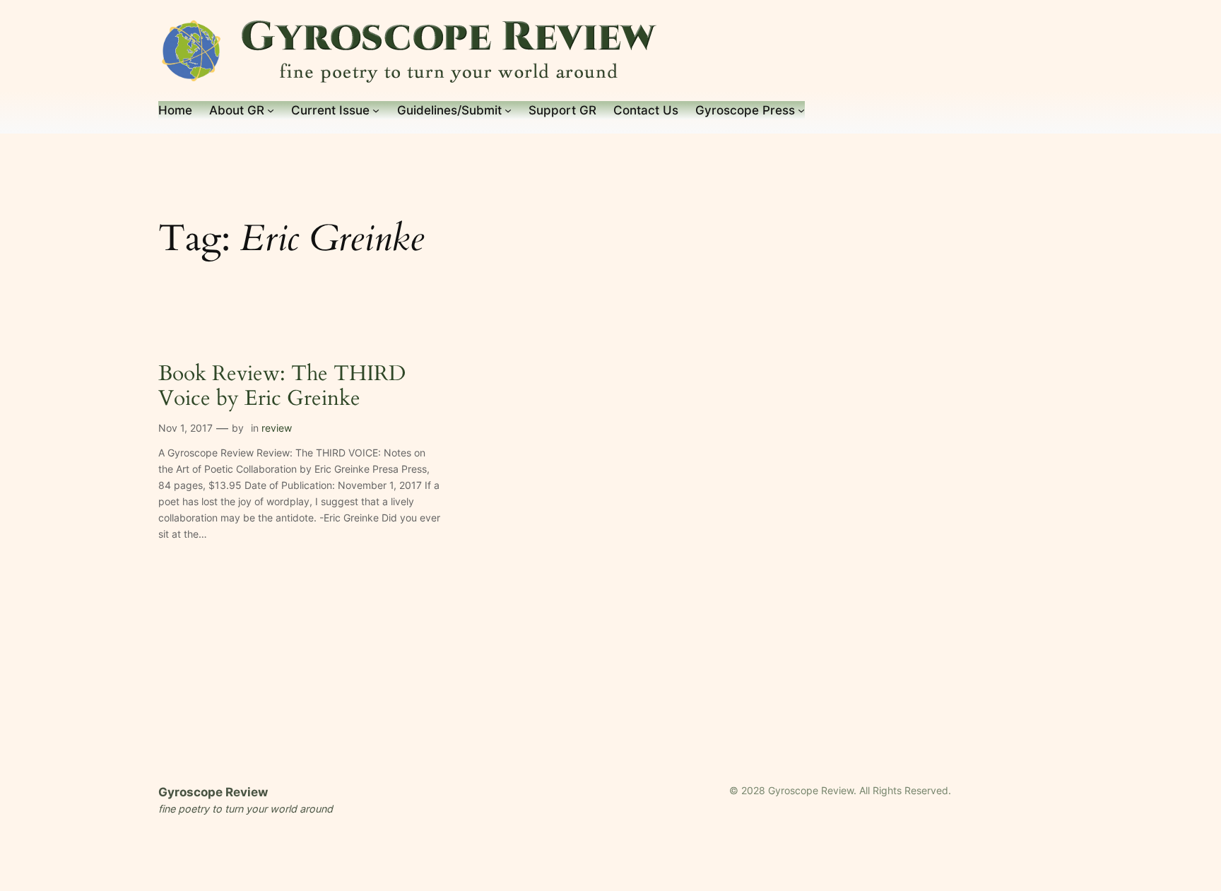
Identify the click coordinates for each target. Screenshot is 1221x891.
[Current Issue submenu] (375, 110)
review (276, 428)
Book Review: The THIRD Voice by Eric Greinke (282, 387)
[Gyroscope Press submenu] (801, 110)
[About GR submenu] (270, 110)
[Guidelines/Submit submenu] (508, 110)
